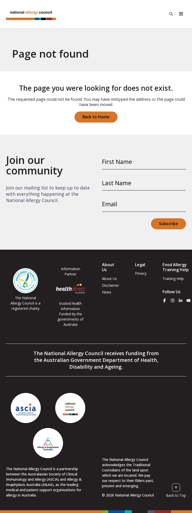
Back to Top (176, 495)
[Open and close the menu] (181, 14)
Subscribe (168, 223)
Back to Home (96, 117)
